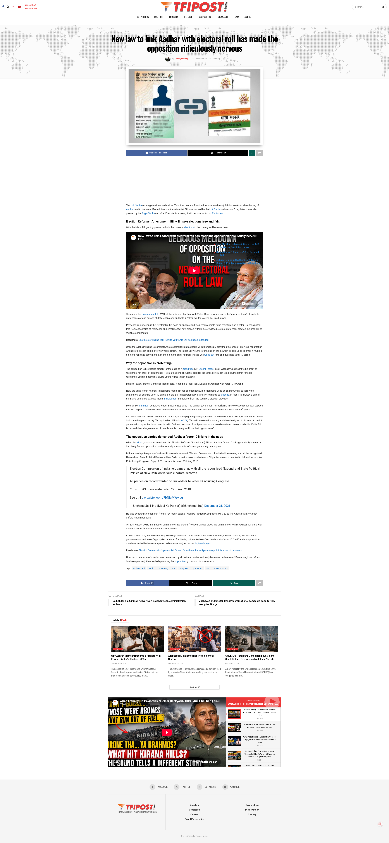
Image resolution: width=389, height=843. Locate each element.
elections (189, 227)
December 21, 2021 (217, 506)
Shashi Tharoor (206, 368)
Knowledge (222, 16)
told (157, 314)
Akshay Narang (181, 58)
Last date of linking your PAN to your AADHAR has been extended (173, 339)
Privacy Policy (252, 809)
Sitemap (252, 814)
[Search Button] (383, 7)
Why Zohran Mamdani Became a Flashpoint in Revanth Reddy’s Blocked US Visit (136, 657)
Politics (158, 16)
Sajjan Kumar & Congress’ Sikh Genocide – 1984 (238, 253)
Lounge (247, 16)
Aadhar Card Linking (158, 568)
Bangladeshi (170, 398)
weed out (209, 354)
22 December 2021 (200, 58)
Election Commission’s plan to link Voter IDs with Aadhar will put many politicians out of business (190, 550)
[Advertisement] (194, 182)
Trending (216, 58)
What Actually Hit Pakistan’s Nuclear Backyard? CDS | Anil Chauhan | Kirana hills (267, 703)
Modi (139, 442)
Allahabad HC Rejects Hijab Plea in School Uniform (191, 657)
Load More (194, 687)
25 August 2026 (119, 663)
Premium (145, 16)
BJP (174, 568)
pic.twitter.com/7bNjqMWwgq (162, 497)
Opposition (197, 568)
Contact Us (194, 809)
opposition (180, 561)
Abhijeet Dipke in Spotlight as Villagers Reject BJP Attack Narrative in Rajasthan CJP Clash (238, 263)
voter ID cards (221, 568)
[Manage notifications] (380, 824)
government (148, 314)
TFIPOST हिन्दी (30, 5)
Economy (173, 16)
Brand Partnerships (194, 819)
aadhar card (139, 568)
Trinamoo (143, 405)
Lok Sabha (136, 205)
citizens (225, 394)
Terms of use (252, 805)
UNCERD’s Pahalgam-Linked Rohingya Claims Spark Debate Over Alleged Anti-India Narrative (250, 657)
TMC (208, 568)
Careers (194, 814)
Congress (188, 368)
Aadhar (129, 209)
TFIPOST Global (31, 8)
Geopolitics (205, 16)
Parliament (217, 213)
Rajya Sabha (148, 213)
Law (237, 16)
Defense (188, 16)
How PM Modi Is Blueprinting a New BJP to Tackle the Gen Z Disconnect (238, 246)
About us (194, 805)
